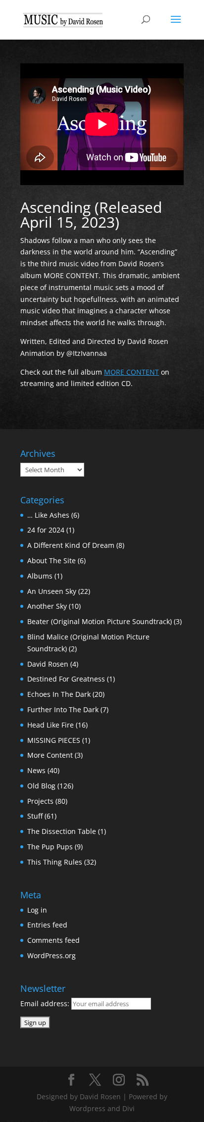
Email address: (45, 1003)
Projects (40, 801)
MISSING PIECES (53, 740)
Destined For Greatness (66, 678)
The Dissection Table (61, 831)
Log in (37, 910)
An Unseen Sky (51, 591)
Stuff (35, 816)
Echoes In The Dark (59, 694)
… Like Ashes (48, 515)
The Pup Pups (50, 846)
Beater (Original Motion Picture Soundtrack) (99, 621)
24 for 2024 (45, 530)
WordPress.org (51, 955)
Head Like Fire (50, 725)
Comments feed (53, 940)
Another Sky (47, 606)
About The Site (51, 560)
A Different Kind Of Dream (70, 545)
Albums (39, 576)
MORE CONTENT (131, 372)
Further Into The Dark (63, 709)
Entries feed (47, 924)
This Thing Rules (54, 862)
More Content (50, 755)
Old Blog (41, 785)
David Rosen (47, 664)
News (36, 770)
